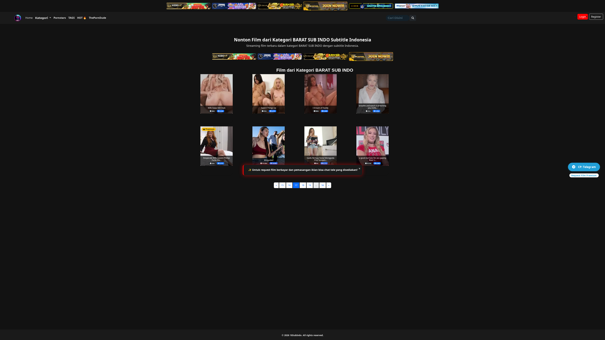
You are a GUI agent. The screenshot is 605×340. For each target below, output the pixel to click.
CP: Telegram (587, 167)
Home (29, 18)
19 (309, 185)
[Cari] (412, 18)
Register (596, 16)
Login (582, 16)
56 (322, 185)
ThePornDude (97, 18)
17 (296, 185)
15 (282, 185)
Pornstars (60, 18)
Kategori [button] (42, 18)
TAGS (71, 18)
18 (303, 185)
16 (289, 185)
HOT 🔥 (81, 18)
